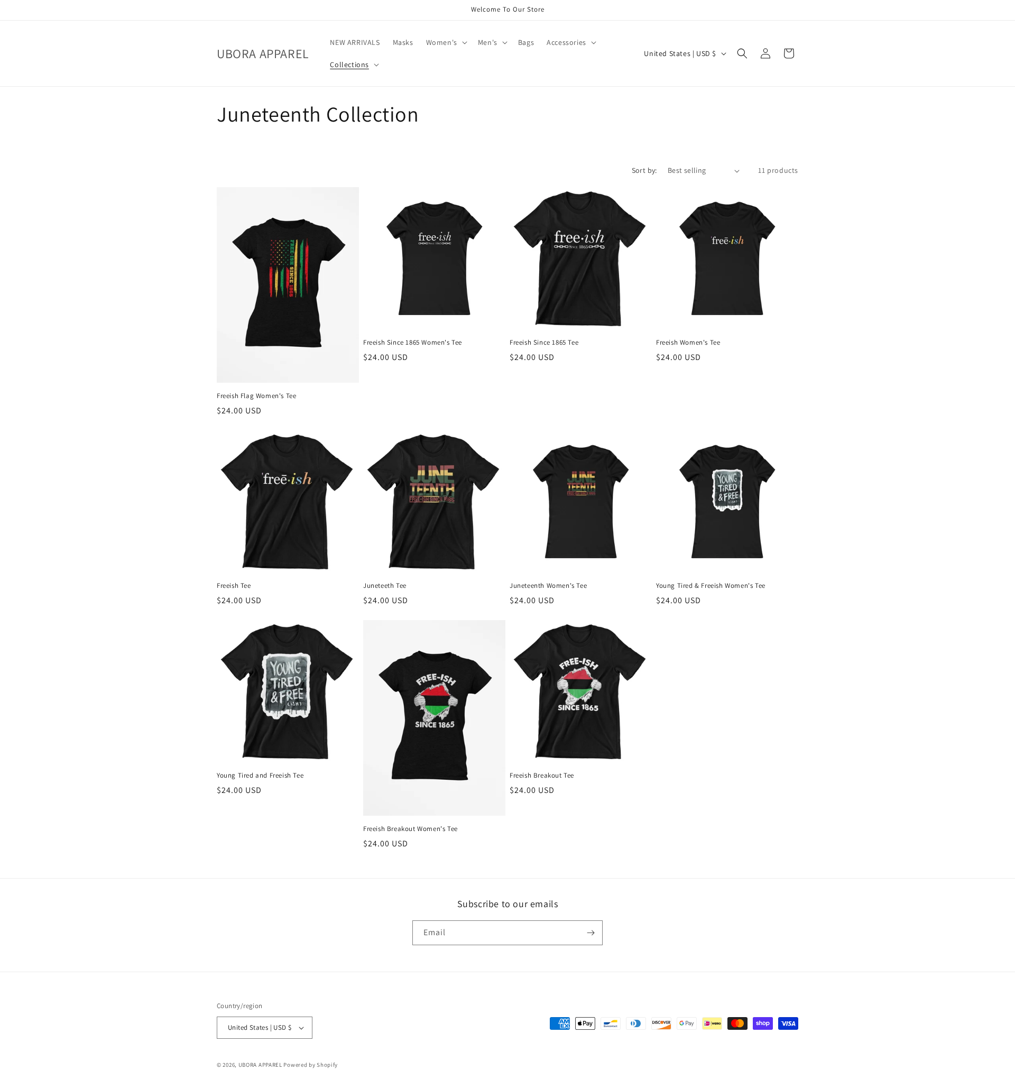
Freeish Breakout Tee (542, 775)
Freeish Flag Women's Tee (256, 396)
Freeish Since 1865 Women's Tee (412, 342)
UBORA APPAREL (260, 1064)
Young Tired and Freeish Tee (260, 775)
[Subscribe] (590, 932)
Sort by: (644, 170)
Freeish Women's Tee (688, 342)
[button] (446, 42)
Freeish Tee (234, 586)
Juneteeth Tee (385, 586)
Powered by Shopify (310, 1064)
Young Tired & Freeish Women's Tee (710, 586)
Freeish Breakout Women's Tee (410, 829)
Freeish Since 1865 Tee (544, 342)
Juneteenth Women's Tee (548, 586)
